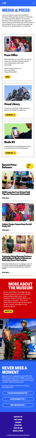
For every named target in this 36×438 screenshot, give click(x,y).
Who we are (18, 428)
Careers (18, 422)
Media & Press (18, 431)
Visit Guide (18, 420)
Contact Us (18, 417)
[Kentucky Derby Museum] (4, 3)
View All (28, 166)
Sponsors (18, 425)
